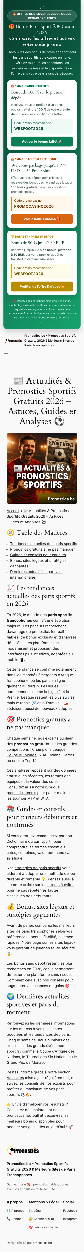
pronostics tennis (21, 793)
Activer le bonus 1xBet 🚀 (42, 141)
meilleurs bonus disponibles (31, 1121)
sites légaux (65, 942)
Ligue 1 (54, 692)
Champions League (48, 749)
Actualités (15, 1078)
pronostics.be (42, 1242)
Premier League (20, 697)
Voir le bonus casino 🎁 (42, 219)
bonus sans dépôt (29, 963)
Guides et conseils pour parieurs (38, 555)
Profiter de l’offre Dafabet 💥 (42, 286)
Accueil (13, 511)
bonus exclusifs (39, 637)
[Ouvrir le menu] (6, 354)
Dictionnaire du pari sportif (30, 841)
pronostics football (23, 1115)
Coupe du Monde (22, 755)
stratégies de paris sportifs (38, 868)
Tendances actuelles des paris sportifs (43, 544)
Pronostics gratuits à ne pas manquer (42, 549)
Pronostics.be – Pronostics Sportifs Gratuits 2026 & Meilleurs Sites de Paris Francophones (50, 340)
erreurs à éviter (60, 885)
